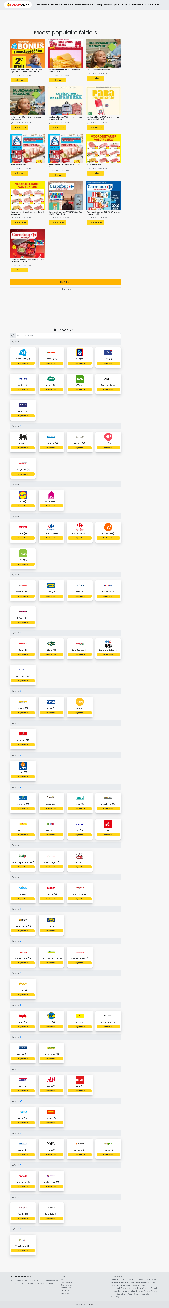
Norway (139, 1288)
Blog (157, 5)
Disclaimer (65, 1290)
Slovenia (114, 1285)
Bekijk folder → (20, 80)
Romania (139, 1291)
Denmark (132, 1288)
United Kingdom (128, 1291)
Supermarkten (41, 5)
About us (64, 1279)
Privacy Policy (66, 1282)
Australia (137, 1294)
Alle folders (65, 282)
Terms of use (66, 1288)
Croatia (125, 1279)
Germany (152, 1279)
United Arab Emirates (119, 1288)
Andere (148, 5)
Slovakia (135, 1285)
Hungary (114, 1291)
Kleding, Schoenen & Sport (107, 5)
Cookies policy (66, 1285)
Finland (153, 1288)
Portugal (151, 1282)
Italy (120, 1291)
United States (116, 1294)
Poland (142, 1285)
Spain (119, 1279)
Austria (121, 1282)
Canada (147, 1291)
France (134, 1282)
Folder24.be (88, 1305)
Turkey (113, 1279)
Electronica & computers (61, 5)
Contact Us (65, 1293)
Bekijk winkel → (23, 363)
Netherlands (142, 1282)
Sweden (146, 1288)
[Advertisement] (65, 21)
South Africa (116, 1297)
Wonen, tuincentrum (83, 5)
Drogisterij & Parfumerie (132, 5)
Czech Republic (125, 1285)
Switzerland (133, 1279)
